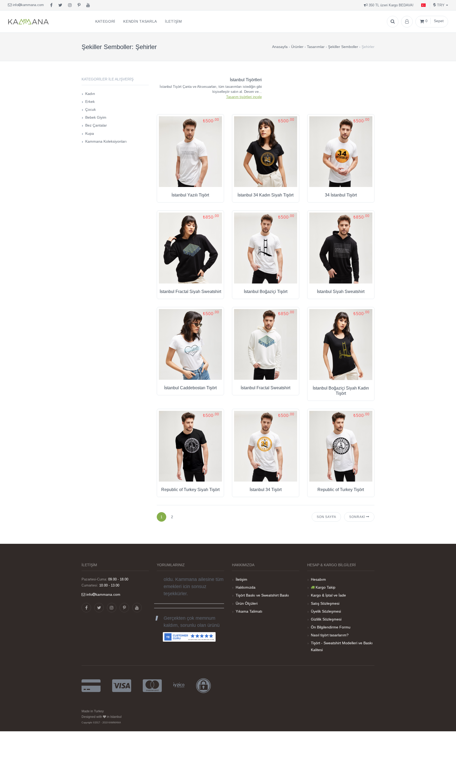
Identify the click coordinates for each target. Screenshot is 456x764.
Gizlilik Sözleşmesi (326, 619)
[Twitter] (60, 5)
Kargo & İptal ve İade (328, 595)
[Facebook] (51, 5)
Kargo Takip (325, 587)
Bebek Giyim (95, 117)
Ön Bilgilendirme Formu (330, 627)
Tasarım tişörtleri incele (244, 97)
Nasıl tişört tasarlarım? (330, 635)
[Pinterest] (79, 5)
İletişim (241, 579)
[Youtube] (88, 5)
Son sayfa (326, 517)
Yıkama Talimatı (249, 611)
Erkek (90, 101)
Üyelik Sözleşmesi (326, 611)
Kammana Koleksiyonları (106, 141)
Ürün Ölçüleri (247, 603)
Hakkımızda (245, 587)
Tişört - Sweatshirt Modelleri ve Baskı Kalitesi (342, 646)
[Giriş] (406, 21)
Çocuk (90, 109)
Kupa (89, 133)
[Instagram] (70, 5)
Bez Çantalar (96, 125)
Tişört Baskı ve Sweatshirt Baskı (262, 595)
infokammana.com (28, 5)
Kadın (90, 94)
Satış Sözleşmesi (325, 603)
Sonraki (357, 517)
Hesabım (318, 579)
